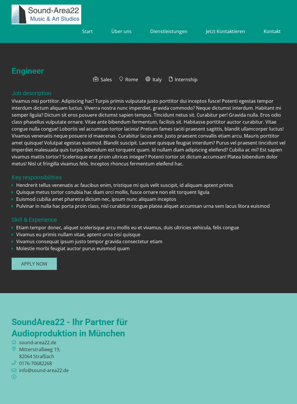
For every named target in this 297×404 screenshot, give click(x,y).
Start (87, 31)
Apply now (34, 264)
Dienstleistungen (168, 31)
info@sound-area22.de (44, 370)
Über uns (121, 31)
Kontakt (272, 31)
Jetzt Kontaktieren (225, 31)
